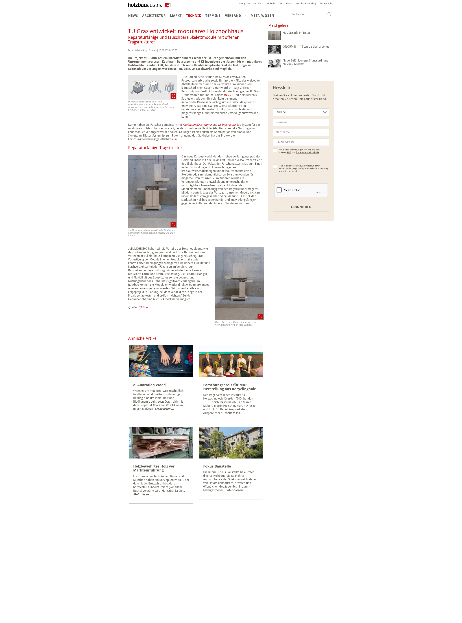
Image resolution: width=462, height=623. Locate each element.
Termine (213, 15)
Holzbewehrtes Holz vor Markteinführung (154, 468)
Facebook (258, 3)
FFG (174, 139)
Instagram (244, 3)
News (133, 15)
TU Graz (143, 307)
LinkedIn (271, 3)
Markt (176, 15)
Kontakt (327, 3)
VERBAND (233, 15)
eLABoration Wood (149, 385)
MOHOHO (229, 95)
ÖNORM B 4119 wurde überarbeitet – (307, 46)
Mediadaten (286, 3)
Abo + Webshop (308, 3)
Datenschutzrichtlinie (307, 152)
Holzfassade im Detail (297, 32)
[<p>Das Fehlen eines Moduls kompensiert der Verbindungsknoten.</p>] (239, 283)
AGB (289, 152)
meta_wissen (262, 15)
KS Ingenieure (227, 124)
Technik (194, 15)
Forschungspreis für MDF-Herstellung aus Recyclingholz (229, 387)
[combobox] (301, 112)
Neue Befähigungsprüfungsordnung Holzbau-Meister (305, 62)
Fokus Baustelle (217, 466)
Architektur (154, 15)
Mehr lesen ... (164, 409)
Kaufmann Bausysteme (197, 124)
